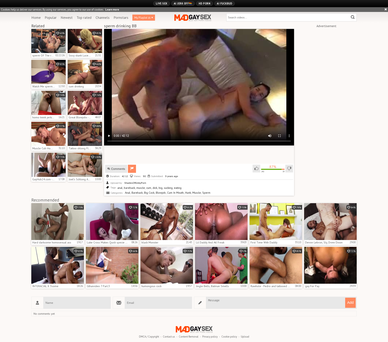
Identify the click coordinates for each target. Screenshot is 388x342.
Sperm (206, 192)
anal (119, 188)
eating (177, 188)
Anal (127, 192)
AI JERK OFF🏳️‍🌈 (183, 3)
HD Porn (205, 3)
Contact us (169, 336)
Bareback (137, 192)
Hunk (188, 192)
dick (155, 188)
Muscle (196, 192)
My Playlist (142, 17)
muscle (140, 188)
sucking (168, 188)
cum (148, 188)
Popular (51, 17)
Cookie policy (229, 336)
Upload (245, 336)
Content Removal (188, 336)
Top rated (84, 17)
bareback (129, 188)
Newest (67, 17)
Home (36, 17)
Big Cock (149, 192)
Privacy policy (210, 336)
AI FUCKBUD (224, 3)
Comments (118, 168)
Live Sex (161, 3)
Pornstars (121, 17)
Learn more (112, 9)
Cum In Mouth (175, 192)
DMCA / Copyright (149, 336)
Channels (103, 17)
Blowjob (161, 192)
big (160, 188)
